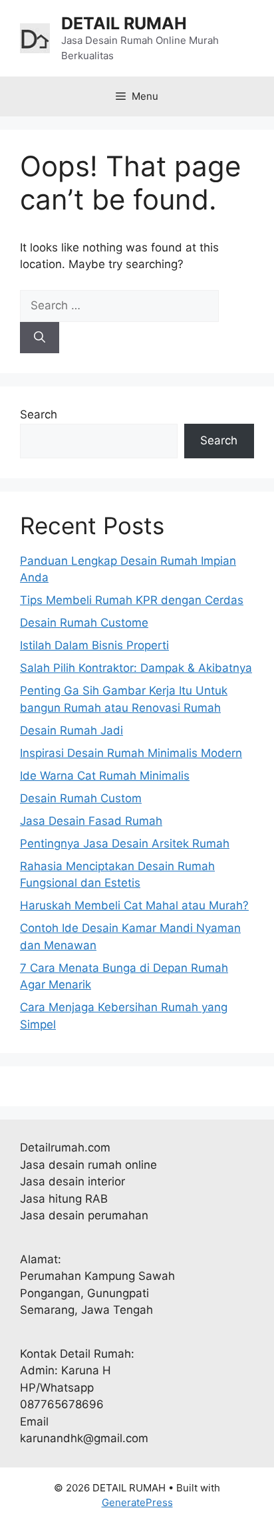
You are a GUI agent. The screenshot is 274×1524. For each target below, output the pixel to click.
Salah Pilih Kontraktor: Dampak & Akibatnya (136, 668)
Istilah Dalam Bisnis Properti (94, 645)
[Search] (39, 338)
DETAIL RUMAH (124, 23)
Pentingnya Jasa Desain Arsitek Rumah (124, 843)
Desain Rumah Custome (84, 622)
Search (38, 414)
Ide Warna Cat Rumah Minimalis (105, 775)
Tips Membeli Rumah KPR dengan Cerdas (131, 600)
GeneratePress (137, 1502)
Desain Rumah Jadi (71, 730)
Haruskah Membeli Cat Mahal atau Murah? (134, 905)
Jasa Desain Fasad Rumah (91, 821)
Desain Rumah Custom (81, 798)
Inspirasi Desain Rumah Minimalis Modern (131, 753)
